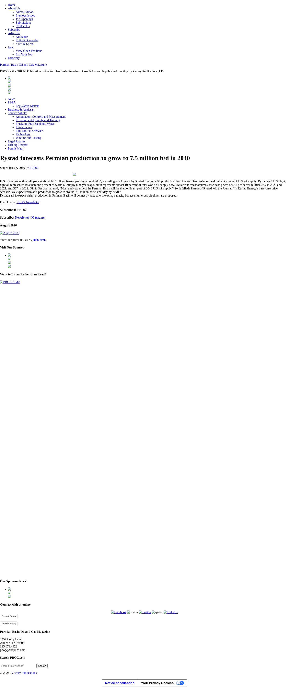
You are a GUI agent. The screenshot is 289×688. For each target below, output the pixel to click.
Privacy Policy (9, 616)
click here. (39, 239)
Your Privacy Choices (157, 683)
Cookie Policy (9, 623)
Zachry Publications (24, 672)
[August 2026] (9, 233)
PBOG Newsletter (28, 202)
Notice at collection (119, 683)
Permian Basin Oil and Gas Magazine (23, 64)
